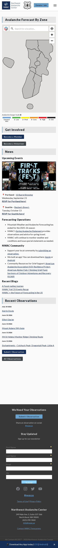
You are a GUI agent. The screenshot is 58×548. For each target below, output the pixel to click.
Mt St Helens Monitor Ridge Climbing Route (22, 336)
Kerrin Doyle (8, 311)
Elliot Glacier (8, 319)
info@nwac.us (29, 523)
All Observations (12, 359)
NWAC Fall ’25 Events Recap (15, 289)
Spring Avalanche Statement (29, 231)
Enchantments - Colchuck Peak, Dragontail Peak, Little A (28, 345)
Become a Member (13, 137)
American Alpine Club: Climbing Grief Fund (27, 270)
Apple (48, 257)
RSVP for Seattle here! (13, 213)
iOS (36, 544)
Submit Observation (14, 352)
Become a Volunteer (14, 144)
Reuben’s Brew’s (21, 207)
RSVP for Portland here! (14, 201)
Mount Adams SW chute (13, 328)
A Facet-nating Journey (12, 286)
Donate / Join (41, 5)
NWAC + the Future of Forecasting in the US (22, 292)
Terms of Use (22, 501)
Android (43, 544)
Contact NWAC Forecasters (29, 528)
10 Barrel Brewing (24, 194)
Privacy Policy (35, 501)
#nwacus (29, 425)
